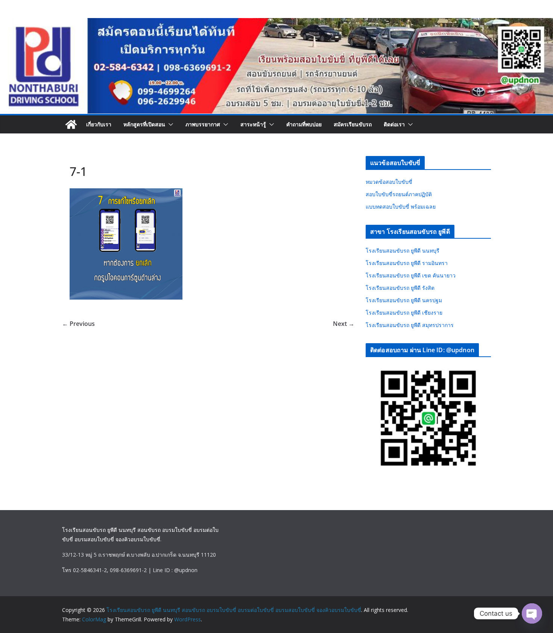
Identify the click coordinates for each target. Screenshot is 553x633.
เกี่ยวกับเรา (98, 124)
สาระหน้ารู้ (253, 124)
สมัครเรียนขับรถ (353, 124)
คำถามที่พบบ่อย (304, 124)
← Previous (78, 324)
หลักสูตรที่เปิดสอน (144, 124)
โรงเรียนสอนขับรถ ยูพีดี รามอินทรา (407, 263)
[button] (169, 124)
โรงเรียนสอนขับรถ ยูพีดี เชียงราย (404, 312)
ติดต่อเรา (394, 124)
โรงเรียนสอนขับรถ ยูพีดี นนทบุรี (402, 250)
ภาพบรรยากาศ (202, 124)
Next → (343, 324)
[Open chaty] (532, 613)
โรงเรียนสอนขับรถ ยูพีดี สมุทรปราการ (410, 325)
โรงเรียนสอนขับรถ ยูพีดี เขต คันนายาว (411, 275)
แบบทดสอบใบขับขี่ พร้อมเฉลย (401, 206)
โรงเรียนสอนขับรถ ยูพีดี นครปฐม (404, 300)
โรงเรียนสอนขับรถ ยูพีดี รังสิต (400, 287)
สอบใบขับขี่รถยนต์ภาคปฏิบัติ (399, 194)
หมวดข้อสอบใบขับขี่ (389, 181)
